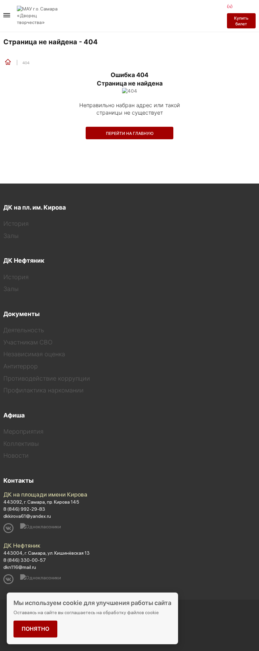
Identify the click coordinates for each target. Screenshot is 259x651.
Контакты (18, 480)
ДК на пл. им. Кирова (34, 207)
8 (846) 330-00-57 (24, 560)
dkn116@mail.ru (19, 567)
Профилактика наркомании (43, 390)
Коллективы (21, 443)
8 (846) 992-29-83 (24, 509)
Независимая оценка (34, 354)
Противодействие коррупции (46, 378)
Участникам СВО (28, 342)
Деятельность (23, 330)
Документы (21, 313)
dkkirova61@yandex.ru (27, 516)
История (16, 223)
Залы (11, 235)
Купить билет (241, 21)
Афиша (14, 415)
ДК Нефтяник (24, 260)
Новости (16, 455)
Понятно (35, 628)
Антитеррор (20, 366)
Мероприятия (23, 431)
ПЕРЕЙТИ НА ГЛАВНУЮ (129, 133)
